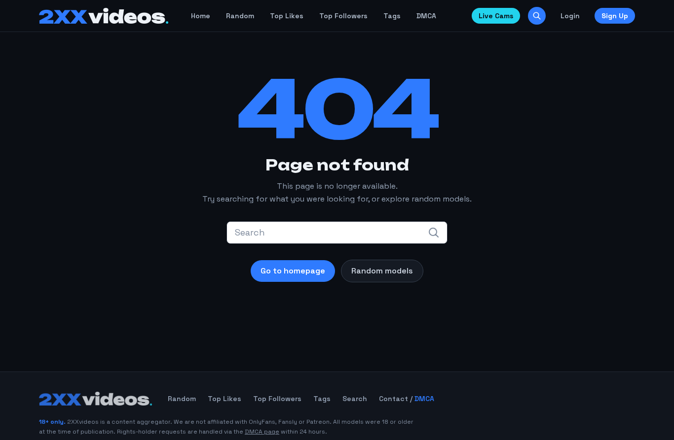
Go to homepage (293, 271)
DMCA (426, 15)
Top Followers (343, 15)
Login (570, 15)
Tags (392, 15)
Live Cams (496, 15)
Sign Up (614, 15)
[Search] (537, 16)
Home (200, 15)
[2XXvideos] (103, 16)
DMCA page (262, 432)
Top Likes (286, 15)
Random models (382, 271)
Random (240, 15)
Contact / (406, 398)
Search (354, 398)
